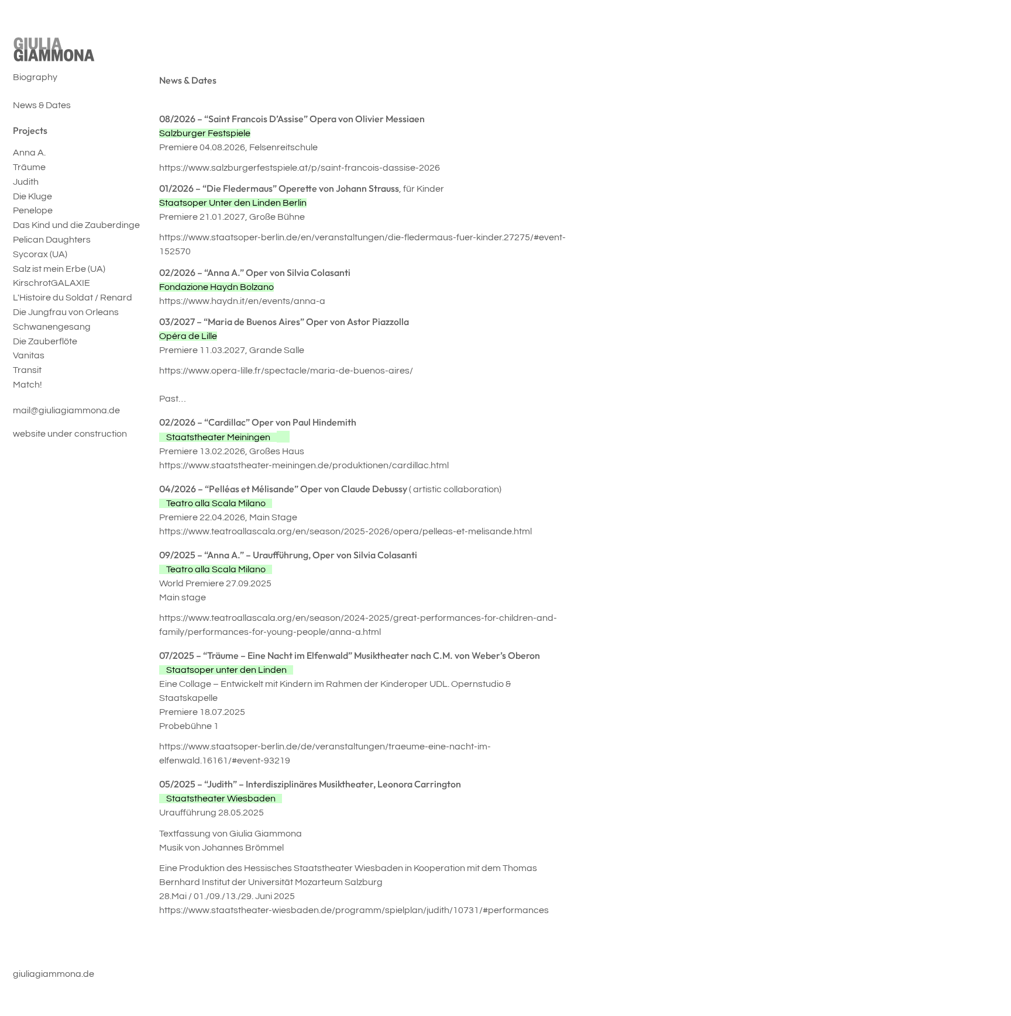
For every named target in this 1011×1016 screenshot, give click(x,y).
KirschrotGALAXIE (51, 283)
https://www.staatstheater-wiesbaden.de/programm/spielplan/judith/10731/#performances (354, 910)
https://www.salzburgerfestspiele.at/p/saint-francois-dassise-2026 (299, 167)
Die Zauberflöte (45, 341)
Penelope (33, 210)
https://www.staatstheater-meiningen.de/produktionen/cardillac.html (304, 465)
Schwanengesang (52, 326)
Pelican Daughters (52, 239)
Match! (27, 384)
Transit (27, 370)
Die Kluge (32, 196)
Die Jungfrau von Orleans (66, 312)
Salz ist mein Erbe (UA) (59, 269)
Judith (26, 181)
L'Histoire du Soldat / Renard (72, 297)
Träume (29, 167)
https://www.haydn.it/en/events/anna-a (242, 301)
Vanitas (28, 355)
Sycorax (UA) (40, 254)
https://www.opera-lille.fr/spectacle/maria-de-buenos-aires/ (286, 370)
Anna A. (29, 152)
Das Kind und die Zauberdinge (76, 225)
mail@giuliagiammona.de (66, 410)
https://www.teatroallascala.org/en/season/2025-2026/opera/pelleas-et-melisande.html (345, 531)
